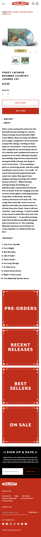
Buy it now (20, 111)
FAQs (16, 496)
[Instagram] (11, 524)
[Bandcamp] (3, 524)
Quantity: (5, 90)
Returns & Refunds (9, 498)
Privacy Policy (7, 501)
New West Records (14, 530)
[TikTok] (14, 524)
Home (4, 12)
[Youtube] (26, 524)
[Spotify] (22, 524)
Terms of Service (26, 498)
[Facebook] (7, 524)
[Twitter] (18, 524)
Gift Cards (26, 496)
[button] (33, 4)
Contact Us (6, 496)
